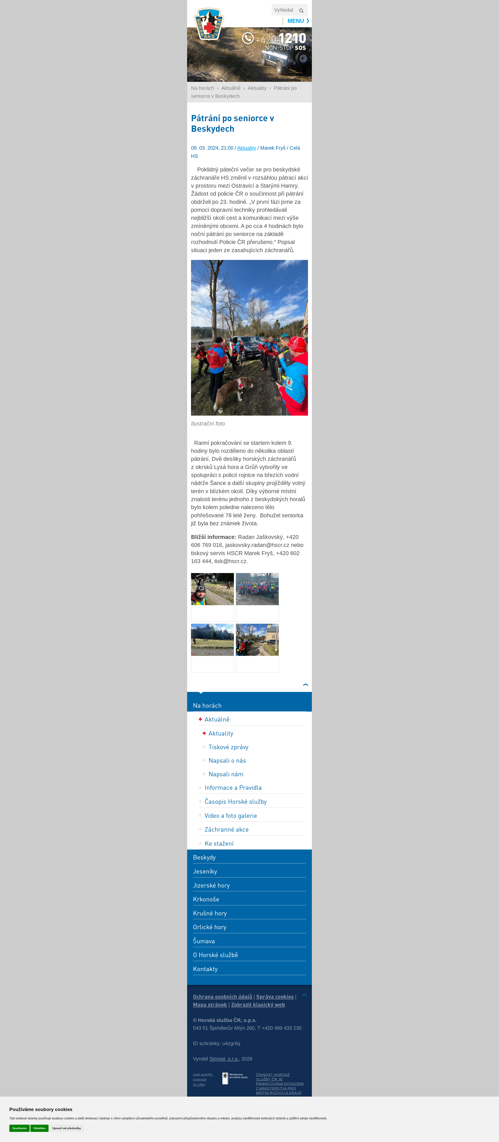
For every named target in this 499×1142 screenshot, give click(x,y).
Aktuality (257, 88)
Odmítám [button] (39, 1128)
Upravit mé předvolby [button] (66, 1128)
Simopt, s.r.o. (224, 1059)
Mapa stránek (210, 1004)
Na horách (202, 88)
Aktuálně (231, 88)
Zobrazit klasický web (258, 1004)
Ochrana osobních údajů (222, 996)
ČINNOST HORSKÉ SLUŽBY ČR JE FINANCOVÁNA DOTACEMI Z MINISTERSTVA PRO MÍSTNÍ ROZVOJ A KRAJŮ (280, 1084)
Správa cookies (275, 996)
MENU (296, 21)
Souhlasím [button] (19, 1128)
